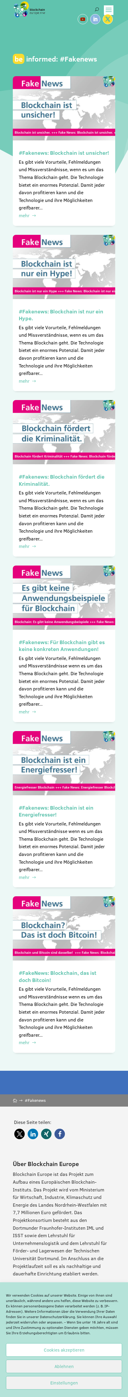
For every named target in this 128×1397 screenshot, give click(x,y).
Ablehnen (64, 1366)
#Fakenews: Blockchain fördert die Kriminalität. (61, 480)
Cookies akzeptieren (64, 1350)
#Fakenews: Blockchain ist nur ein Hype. (61, 315)
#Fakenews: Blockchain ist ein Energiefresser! (56, 811)
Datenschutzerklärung (57, 1316)
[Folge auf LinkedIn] (95, 19)
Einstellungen (64, 1383)
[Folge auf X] (108, 19)
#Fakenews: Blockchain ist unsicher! (64, 153)
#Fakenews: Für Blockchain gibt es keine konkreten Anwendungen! (62, 645)
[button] (19, 1134)
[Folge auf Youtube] (83, 19)
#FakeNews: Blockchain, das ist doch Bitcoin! (57, 976)
